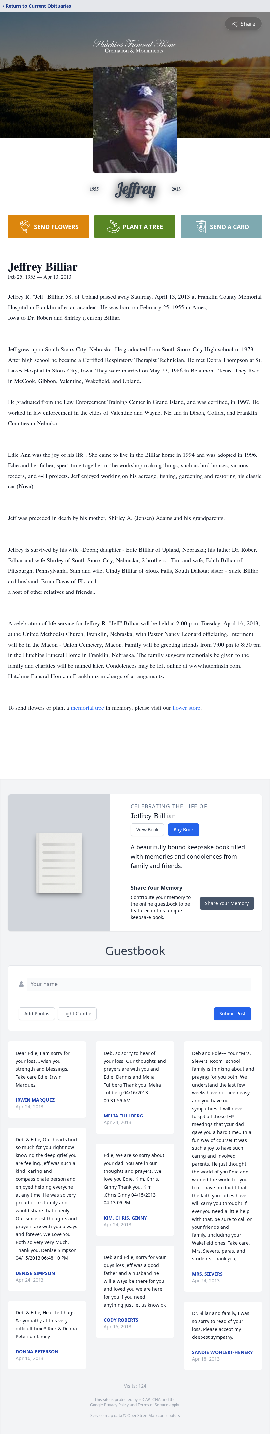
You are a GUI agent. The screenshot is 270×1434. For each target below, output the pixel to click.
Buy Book (184, 829)
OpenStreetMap (142, 1415)
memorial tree (87, 707)
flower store (186, 707)
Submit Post (232, 1013)
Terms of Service (153, 1405)
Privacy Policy (116, 1405)
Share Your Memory (227, 903)
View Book (147, 829)
